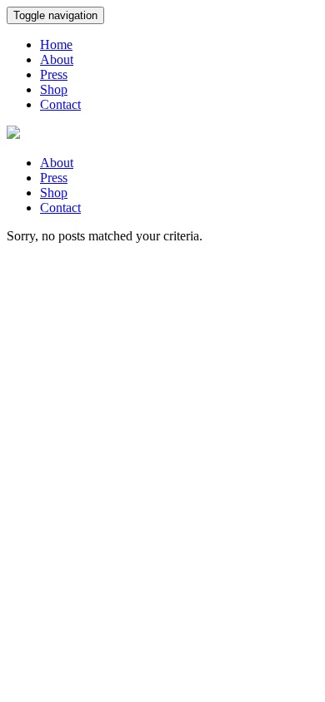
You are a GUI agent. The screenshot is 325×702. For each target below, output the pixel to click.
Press (54, 74)
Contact (60, 104)
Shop (54, 89)
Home (56, 44)
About (56, 59)
